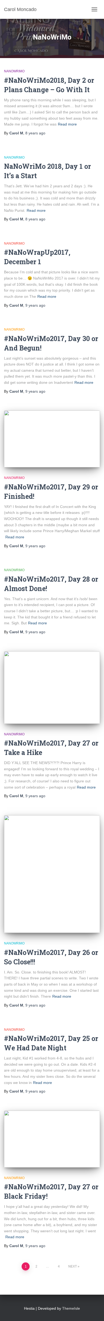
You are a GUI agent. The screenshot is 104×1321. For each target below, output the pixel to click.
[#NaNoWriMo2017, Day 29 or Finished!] (52, 438)
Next (72, 1266)
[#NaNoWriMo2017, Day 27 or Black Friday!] (52, 1139)
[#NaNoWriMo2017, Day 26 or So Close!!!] (52, 874)
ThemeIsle (71, 1308)
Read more (67, 124)
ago (35, 133)
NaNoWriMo (14, 71)
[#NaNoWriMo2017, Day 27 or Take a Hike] (52, 687)
